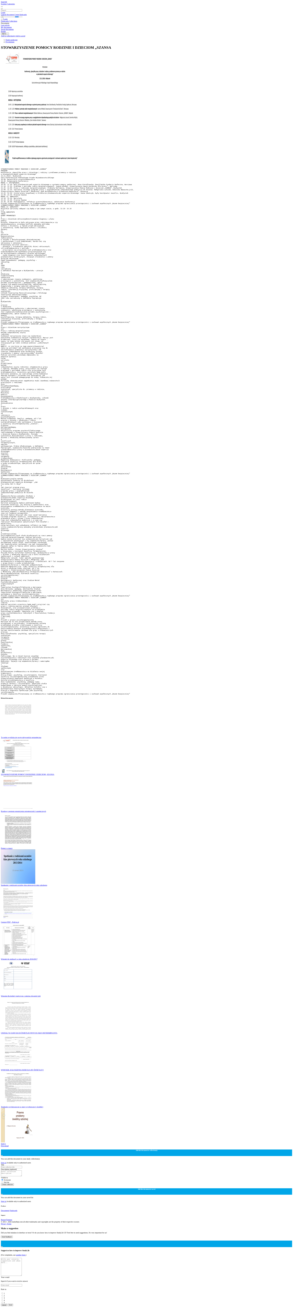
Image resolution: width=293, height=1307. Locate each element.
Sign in (3, 1163)
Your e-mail (5, 1277)
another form (21, 1255)
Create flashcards (20, 15)
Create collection (7, 1184)
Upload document (7, 15)
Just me (6, 1182)
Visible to (4, 1178)
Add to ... (5, 34)
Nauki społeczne (11, 40)
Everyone (7, 1180)
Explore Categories (8, 4)
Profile (3, 31)
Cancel (4, 1305)
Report (3, 1220)
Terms (9, 1224)
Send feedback (7, 1237)
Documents (5, 1211)
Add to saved (20, 36)
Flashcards (5, 21)
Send (10, 1305)
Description (9, 1169)
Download (5, 1146)
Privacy (4, 1224)
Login (3, 13)
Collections (13, 21)
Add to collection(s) (8, 36)
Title (2, 1165)
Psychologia (9, 42)
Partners (9, 1220)
